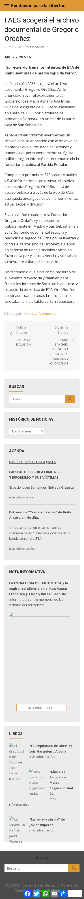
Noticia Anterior (23, 335)
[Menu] (6, 5)
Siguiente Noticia (59, 345)
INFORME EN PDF (41, 708)
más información (21, 497)
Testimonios (47, 313)
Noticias (30, 313)
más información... (22, 548)
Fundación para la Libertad (38, 5)
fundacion (37, 47)
